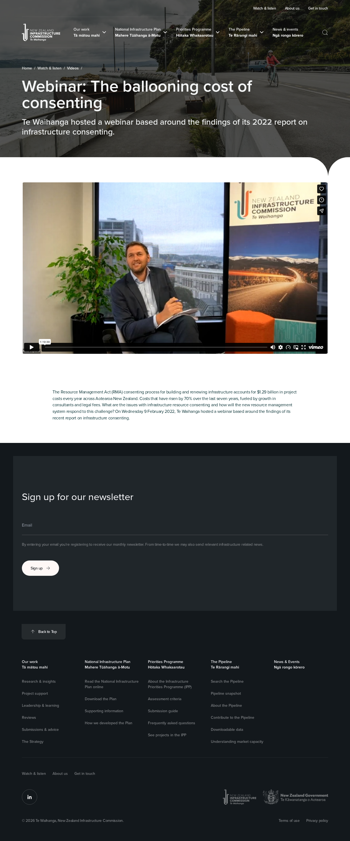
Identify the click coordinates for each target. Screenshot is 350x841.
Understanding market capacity (237, 741)
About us (60, 773)
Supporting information (104, 711)
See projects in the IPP (167, 735)
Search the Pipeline (227, 681)
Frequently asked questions (171, 723)
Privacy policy (317, 820)
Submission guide (163, 711)
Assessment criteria (164, 699)
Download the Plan (100, 699)
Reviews (29, 717)
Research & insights (39, 681)
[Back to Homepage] (41, 32)
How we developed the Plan (108, 723)
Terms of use (289, 820)
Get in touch (84, 773)
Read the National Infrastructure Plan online (112, 684)
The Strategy (32, 741)
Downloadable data (227, 729)
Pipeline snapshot (226, 693)
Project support (35, 693)
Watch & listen (34, 773)
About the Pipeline (226, 705)
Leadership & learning (40, 705)
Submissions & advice (40, 729)
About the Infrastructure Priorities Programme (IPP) (170, 684)
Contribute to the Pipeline (232, 717)
